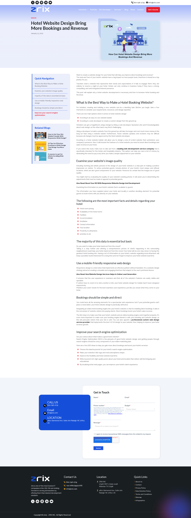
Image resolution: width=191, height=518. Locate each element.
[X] (33, 2)
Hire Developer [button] (105, 10)
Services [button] (117, 10)
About (132, 10)
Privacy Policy (140, 488)
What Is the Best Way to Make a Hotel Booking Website (49, 85)
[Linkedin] (41, 2)
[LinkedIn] (42, 501)
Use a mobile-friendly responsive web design (49, 102)
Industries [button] (83, 10)
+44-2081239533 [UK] (74, 486)
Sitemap (138, 497)
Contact (140, 10)
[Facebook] (37, 2)
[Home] (40, 9)
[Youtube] (51, 501)
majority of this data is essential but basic (50, 96)
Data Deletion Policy (143, 491)
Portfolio (93, 10)
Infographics (140, 500)
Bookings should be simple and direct (49, 108)
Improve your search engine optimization (46, 114)
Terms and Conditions (143, 494)
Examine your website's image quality (49, 91)
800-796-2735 (139, 3)
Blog (126, 10)
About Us (138, 482)
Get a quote (153, 9)
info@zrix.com (154, 3)
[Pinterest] (46, 2)
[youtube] (50, 2)
